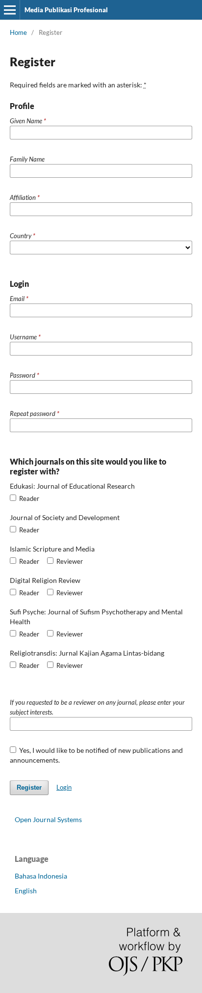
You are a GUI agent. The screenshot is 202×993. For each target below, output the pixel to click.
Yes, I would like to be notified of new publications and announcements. (96, 755)
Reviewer (69, 561)
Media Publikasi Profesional (66, 10)
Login (64, 787)
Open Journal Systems (48, 819)
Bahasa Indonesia (41, 876)
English (26, 890)
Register (29, 787)
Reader (28, 498)
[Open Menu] (10, 10)
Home (18, 32)
